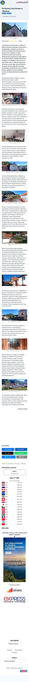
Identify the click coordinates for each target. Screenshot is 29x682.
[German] (20, 2)
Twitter (8, 453)
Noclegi (4, 13)
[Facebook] (21, 671)
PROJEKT (9, 650)
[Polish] (17, 2)
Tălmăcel (23, 463)
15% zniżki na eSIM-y (14, 585)
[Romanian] (25, 2)
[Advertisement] (14, 619)
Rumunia (9, 13)
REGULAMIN (18, 650)
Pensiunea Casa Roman (7, 463)
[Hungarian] (22, 2)
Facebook (8, 449)
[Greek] (27, 2)
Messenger (9, 456)
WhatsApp (21, 453)
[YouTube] (24, 671)
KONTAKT (14, 652)
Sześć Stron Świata (18, 668)
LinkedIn (22, 449)
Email (22, 456)
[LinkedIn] (26, 671)
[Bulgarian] (23, 2)
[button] (28, 1)
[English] (18, 2)
